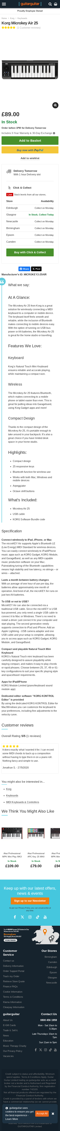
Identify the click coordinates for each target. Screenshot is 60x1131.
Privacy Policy (24, 908)
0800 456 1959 (48, 1020)
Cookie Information (12, 991)
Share (26, 269)
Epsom (53, 972)
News (6, 1035)
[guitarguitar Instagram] (30, 917)
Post (38, 269)
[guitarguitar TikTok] (37, 917)
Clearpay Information (13, 1007)
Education (8, 1040)
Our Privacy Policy (12, 1051)
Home (4, 18)
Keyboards (22, 18)
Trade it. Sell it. (10, 1030)
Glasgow (52, 977)
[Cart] (55, 4)
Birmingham (51, 957)
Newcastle (51, 982)
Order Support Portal (13, 971)
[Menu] (9, 4)
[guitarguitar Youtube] (45, 917)
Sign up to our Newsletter (30, 900)
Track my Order (11, 976)
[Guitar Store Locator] (30, 935)
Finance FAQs (10, 986)
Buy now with (30, 150)
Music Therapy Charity (14, 1046)
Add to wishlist (30, 158)
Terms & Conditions (13, 996)
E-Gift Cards (9, 1025)
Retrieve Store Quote (14, 981)
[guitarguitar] (30, 3)
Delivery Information (13, 966)
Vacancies (8, 1056)
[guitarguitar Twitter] (22, 917)
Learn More (11, 1119)
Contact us (8, 960)
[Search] (50, 4)
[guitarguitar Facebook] (15, 917)
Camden (52, 962)
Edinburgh (52, 967)
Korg (12, 18)
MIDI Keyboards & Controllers (22, 802)
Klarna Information (12, 1002)
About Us (8, 1020)
